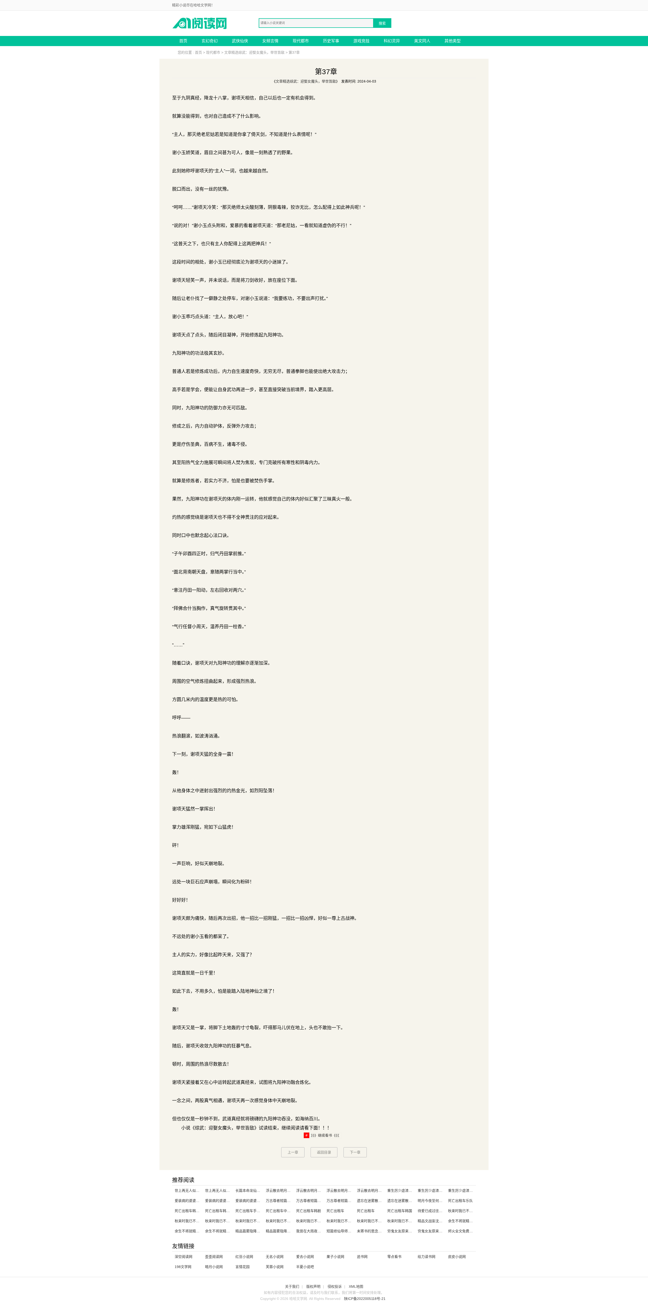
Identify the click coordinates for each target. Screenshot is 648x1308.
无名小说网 (275, 1257)
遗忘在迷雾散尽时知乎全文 (378, 1201)
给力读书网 (426, 1257)
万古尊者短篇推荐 (280, 1201)
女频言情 (270, 41)
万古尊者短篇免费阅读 (344, 1201)
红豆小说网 (244, 1257)
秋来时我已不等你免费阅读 (378, 1221)
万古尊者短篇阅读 (310, 1201)
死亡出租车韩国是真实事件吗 (228, 1211)
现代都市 (301, 41)
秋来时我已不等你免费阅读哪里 (230, 1221)
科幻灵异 (392, 41)
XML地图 (356, 1286)
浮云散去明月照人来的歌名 (317, 1190)
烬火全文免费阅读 (462, 1231)
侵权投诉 (335, 1286)
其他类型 (452, 41)
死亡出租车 (335, 1211)
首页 (183, 41)
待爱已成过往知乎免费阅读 (439, 1211)
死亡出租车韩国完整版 (192, 1211)
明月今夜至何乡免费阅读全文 (441, 1201)
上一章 (293, 1152)
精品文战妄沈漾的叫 (434, 1221)
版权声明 (313, 1286)
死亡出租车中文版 (280, 1211)
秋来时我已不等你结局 (405, 1221)
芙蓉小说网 (275, 1267)
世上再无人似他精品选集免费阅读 (201, 1190)
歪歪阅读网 (214, 1257)
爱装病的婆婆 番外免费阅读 (227, 1201)
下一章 (355, 1152)
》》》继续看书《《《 (325, 1135)
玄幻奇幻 (209, 41)
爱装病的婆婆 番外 (189, 1201)
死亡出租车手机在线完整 (254, 1211)
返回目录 (324, 1152)
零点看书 (394, 1257)
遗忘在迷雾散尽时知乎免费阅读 (412, 1201)
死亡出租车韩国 (399, 1211)
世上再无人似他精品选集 (224, 1190)
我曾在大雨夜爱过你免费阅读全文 (322, 1231)
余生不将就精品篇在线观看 (469, 1221)
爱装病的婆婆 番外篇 (251, 1201)
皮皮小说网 (457, 1257)
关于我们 (292, 1286)
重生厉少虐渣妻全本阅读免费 (441, 1190)
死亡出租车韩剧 (308, 1211)
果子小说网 (335, 1257)
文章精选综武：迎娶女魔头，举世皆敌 (254, 52)
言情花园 (242, 1267)
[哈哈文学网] (200, 23)
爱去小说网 (305, 1257)
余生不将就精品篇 (189, 1231)
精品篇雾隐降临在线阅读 (254, 1231)
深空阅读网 (183, 1257)
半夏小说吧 (305, 1267)
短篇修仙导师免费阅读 (344, 1231)
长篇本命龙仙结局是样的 (254, 1190)
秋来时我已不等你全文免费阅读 (260, 1221)
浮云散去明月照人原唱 (283, 1190)
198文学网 (183, 1267)
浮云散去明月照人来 (373, 1190)
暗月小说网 (214, 1267)
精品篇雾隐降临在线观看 (285, 1231)
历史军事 (331, 41)
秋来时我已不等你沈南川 (315, 1221)
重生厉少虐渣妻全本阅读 (467, 1190)
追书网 (362, 1257)
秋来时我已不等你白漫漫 (285, 1221)
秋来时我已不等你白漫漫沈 (469, 1211)
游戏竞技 (361, 41)
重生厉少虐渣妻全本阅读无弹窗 (412, 1190)
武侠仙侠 (240, 41)
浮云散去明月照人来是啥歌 (348, 1190)
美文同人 (422, 41)
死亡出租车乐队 (460, 1201)
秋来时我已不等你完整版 (346, 1221)
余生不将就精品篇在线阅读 (226, 1231)
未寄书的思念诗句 (371, 1231)
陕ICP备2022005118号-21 (365, 1299)
